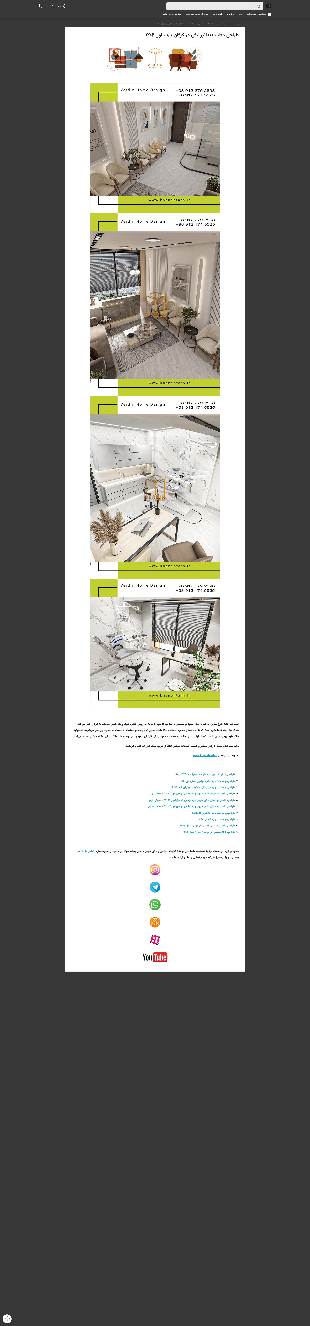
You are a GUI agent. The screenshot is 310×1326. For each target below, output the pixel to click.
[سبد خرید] (41, 6)
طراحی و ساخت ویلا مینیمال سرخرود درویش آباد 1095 (203, 787)
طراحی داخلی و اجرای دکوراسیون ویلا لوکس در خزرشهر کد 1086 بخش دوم (192, 800)
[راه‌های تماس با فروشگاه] (7, 1318)
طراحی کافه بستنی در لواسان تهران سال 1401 (209, 832)
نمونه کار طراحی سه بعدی (207, 23)
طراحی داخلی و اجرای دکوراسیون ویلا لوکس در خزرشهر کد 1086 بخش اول (192, 794)
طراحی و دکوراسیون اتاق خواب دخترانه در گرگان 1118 (205, 774)
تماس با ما (88, 851)
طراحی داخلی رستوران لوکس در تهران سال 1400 (207, 826)
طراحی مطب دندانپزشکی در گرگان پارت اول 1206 (176, 23)
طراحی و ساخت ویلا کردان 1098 (216, 819)
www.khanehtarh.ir (205, 755)
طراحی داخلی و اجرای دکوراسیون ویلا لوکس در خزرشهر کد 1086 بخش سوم (191, 806)
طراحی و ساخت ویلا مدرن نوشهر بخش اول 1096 (207, 781)
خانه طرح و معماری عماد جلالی (233, 23)
